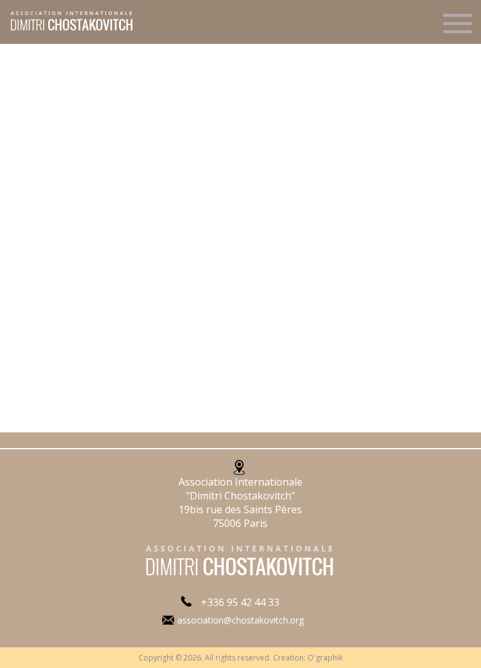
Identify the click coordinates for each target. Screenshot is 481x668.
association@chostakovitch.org (240, 620)
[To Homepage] (67, 29)
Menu (457, 29)
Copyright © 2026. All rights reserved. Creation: (223, 657)
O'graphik (325, 657)
